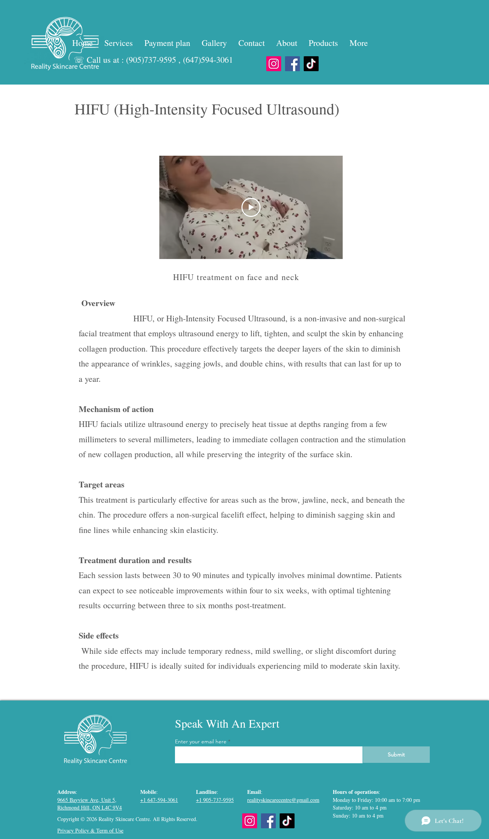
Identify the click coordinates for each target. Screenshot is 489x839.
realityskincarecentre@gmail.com (283, 799)
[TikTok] (311, 63)
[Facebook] (292, 63)
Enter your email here (201, 741)
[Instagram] (273, 63)
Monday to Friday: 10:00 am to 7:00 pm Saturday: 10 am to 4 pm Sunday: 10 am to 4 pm (376, 807)
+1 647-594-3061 (159, 799)
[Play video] (251, 207)
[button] (119, 42)
